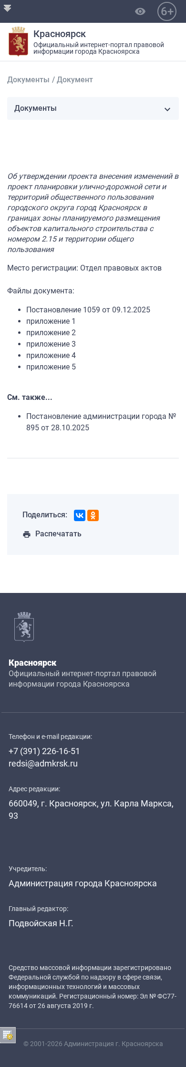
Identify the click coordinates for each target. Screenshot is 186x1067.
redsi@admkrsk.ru (43, 763)
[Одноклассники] (93, 515)
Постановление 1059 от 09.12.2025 (88, 309)
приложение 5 (51, 366)
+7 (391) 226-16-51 (44, 751)
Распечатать (52, 533)
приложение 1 (51, 321)
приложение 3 (51, 344)
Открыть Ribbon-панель (7, 7)
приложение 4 (51, 355)
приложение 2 (51, 332)
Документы (28, 79)
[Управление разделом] (8, 1035)
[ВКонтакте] (79, 515)
